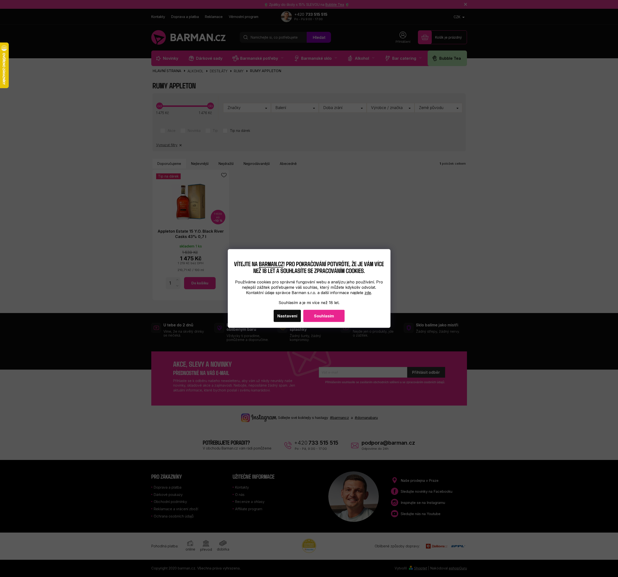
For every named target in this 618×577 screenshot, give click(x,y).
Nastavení (287, 316)
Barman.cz (271, 263)
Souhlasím (324, 316)
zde (367, 292)
